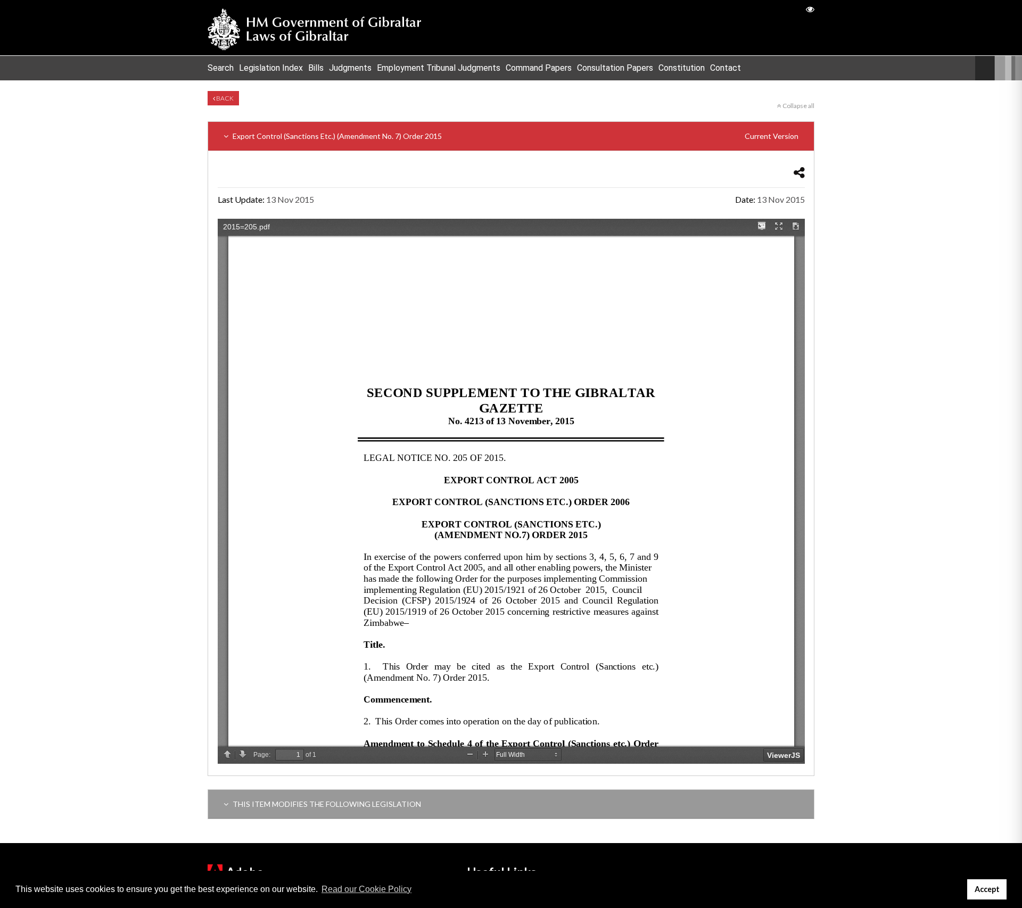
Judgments (350, 68)
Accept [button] (987, 889)
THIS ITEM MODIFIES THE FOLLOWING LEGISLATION (326, 803)
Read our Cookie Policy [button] (366, 889)
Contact (725, 68)
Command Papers (539, 68)
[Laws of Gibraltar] (315, 27)
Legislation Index (271, 68)
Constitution (681, 68)
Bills (316, 68)
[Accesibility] (810, 9)
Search (221, 68)
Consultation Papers (615, 68)
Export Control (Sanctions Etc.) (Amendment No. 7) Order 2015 (514, 136)
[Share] (799, 172)
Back (224, 98)
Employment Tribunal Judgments (438, 68)
